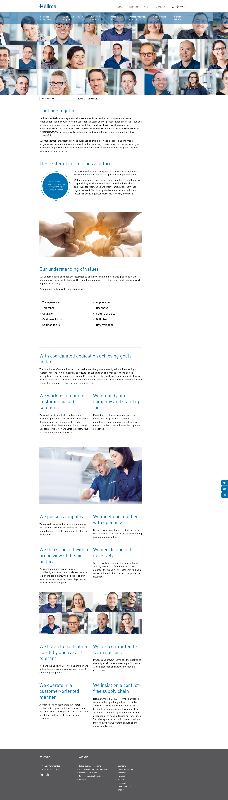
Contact (147, 6)
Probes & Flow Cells (116, 18)
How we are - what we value (88, 98)
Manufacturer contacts (51, 765)
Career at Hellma (178, 18)
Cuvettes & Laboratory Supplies (73, 18)
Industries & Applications (45, 18)
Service (121, 6)
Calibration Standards (95, 18)
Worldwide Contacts (50, 769)
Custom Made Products (159, 18)
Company (160, 6)
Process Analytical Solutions (137, 18)
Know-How (134, 6)
